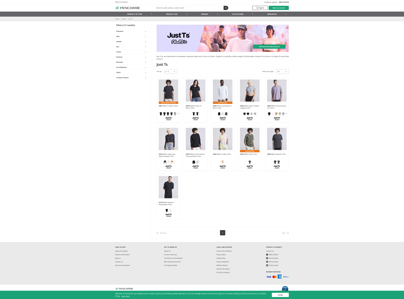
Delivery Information (122, 255)
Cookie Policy (221, 258)
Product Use (171, 14)
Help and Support (121, 2)
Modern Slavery (222, 265)
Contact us (119, 262)
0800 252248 (284, 2)
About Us (167, 251)
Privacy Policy (221, 255)
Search (226, 8)
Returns (118, 258)
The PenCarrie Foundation (173, 258)
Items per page (268, 71)
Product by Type (134, 14)
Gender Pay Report (223, 269)
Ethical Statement (223, 262)
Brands (204, 14)
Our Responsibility (170, 265)
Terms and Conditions (224, 251)
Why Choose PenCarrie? (172, 262)
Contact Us (270, 251)
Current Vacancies (170, 255)
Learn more (125, 296)
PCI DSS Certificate (223, 272)
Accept (280, 295)
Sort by (159, 71)
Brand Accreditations (122, 265)
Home (117, 19)
